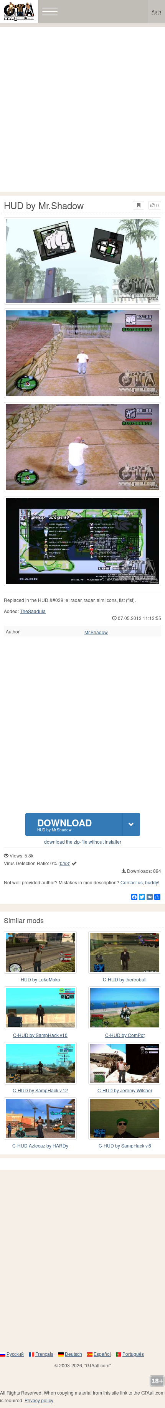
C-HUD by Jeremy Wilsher (124, 1090)
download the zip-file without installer (82, 842)
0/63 (64, 863)
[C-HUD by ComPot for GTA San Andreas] (124, 1007)
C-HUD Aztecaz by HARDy (40, 1145)
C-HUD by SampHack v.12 (40, 1090)
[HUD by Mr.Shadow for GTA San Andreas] (82, 261)
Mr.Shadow (96, 632)
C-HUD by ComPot (125, 1035)
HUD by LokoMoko (40, 979)
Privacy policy (39, 1400)
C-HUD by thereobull (125, 979)
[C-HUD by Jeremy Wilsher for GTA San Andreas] (124, 1063)
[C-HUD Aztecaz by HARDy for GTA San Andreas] (40, 1118)
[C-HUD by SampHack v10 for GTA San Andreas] (40, 1007)
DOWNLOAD (64, 824)
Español (102, 1353)
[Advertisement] (82, 109)
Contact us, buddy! (139, 882)
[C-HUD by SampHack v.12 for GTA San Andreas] (40, 1063)
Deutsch (73, 1353)
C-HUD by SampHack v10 (40, 1035)
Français (44, 1353)
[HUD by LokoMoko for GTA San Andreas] (40, 952)
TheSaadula (33, 611)
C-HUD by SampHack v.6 (125, 1145)
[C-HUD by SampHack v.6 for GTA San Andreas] (124, 1118)
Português (133, 1353)
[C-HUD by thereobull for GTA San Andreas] (124, 952)
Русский (15, 1353)
